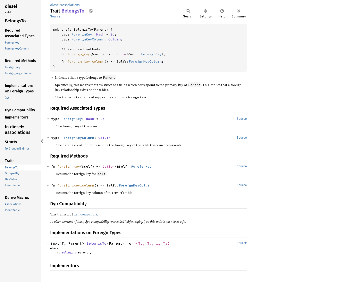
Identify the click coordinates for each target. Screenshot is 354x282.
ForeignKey (81, 34)
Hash (100, 34)
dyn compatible (85, 214)
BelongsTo (96, 243)
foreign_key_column (85, 61)
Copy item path (91, 10)
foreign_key (78, 54)
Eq (112, 34)
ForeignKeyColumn (87, 39)
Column (114, 39)
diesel (54, 5)
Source (55, 16)
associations (70, 5)
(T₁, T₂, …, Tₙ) (153, 243)
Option (118, 54)
